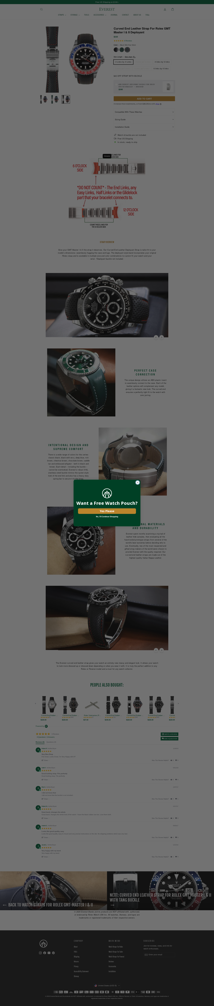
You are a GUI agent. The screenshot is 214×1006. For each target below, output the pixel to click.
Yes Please (107, 511)
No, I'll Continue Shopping (107, 517)
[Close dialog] (138, 482)
